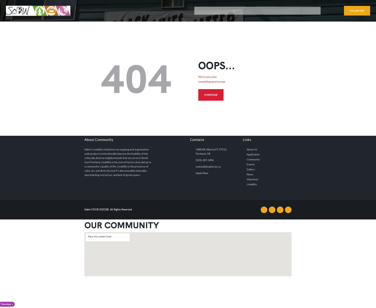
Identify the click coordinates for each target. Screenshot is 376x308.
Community (253, 159)
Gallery (251, 169)
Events (251, 164)
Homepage (211, 94)
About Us (252, 149)
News (250, 174)
